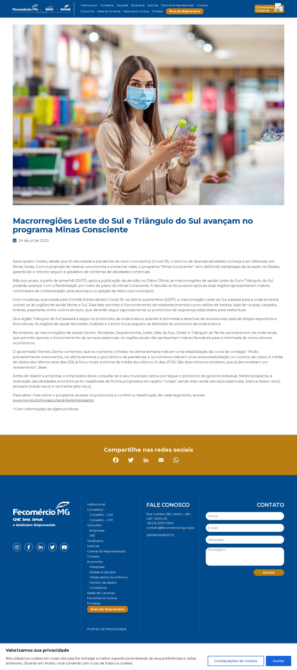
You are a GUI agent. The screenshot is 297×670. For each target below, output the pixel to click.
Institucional (89, 5)
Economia (87, 11)
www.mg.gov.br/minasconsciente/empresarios (53, 400)
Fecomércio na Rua (136, 11)
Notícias (153, 5)
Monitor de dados (103, 582)
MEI (92, 535)
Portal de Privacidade (106, 629)
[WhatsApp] (77, 419)
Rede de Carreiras (108, 11)
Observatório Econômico (109, 577)
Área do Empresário (184, 11)
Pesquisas (97, 567)
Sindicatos (138, 5)
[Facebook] (17, 419)
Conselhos (107, 5)
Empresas (97, 530)
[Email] (62, 419)
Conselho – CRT (101, 520)
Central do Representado (177, 5)
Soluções (122, 5)
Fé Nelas (157, 11)
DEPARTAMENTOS (160, 535)
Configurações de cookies (235, 661)
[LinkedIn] (47, 419)
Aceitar (278, 661)
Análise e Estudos (103, 572)
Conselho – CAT (101, 515)
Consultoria (98, 587)
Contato (202, 5)
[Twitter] (32, 419)
